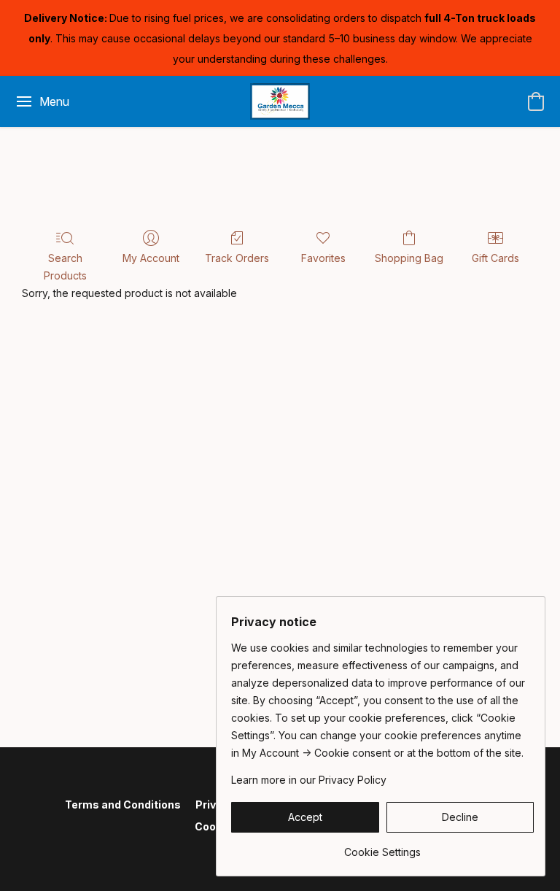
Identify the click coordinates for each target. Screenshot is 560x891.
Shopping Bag (409, 258)
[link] (382, 847)
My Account (150, 258)
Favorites (323, 258)
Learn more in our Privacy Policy (308, 780)
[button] (280, 101)
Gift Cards (495, 258)
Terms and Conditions (123, 804)
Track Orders (237, 258)
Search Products (65, 267)
